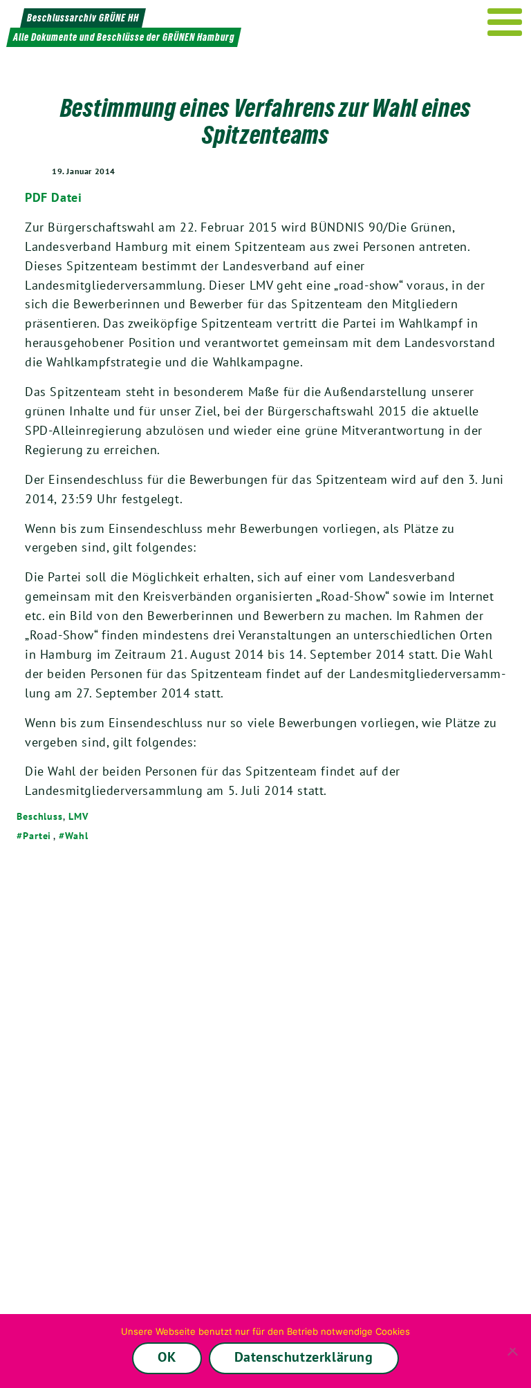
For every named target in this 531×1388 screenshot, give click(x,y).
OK (167, 1357)
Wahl (76, 835)
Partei (37, 835)
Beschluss (40, 816)
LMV (78, 816)
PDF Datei (53, 197)
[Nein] (514, 1351)
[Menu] (505, 22)
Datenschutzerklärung (303, 1357)
